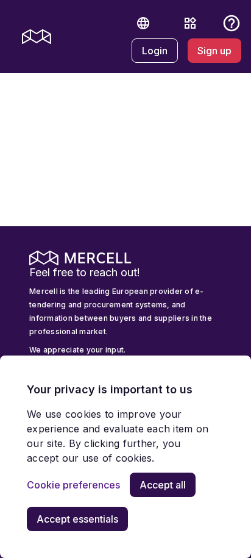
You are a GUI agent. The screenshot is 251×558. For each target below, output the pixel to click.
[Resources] (190, 23)
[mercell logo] (36, 36)
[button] (143, 23)
